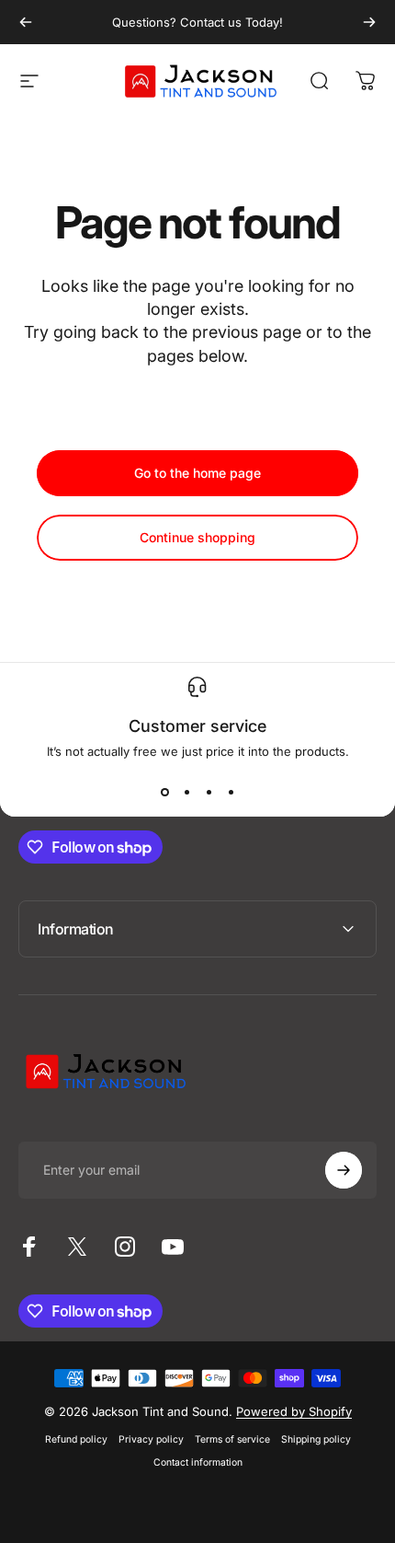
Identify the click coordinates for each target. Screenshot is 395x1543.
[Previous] (26, 22)
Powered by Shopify (294, 1411)
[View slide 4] (231, 792)
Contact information (198, 1462)
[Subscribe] (343, 1170)
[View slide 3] (209, 792)
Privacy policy (151, 1439)
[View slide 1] (164, 792)
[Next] (369, 22)
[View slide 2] (186, 792)
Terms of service (232, 1439)
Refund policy (76, 1439)
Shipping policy (316, 1439)
